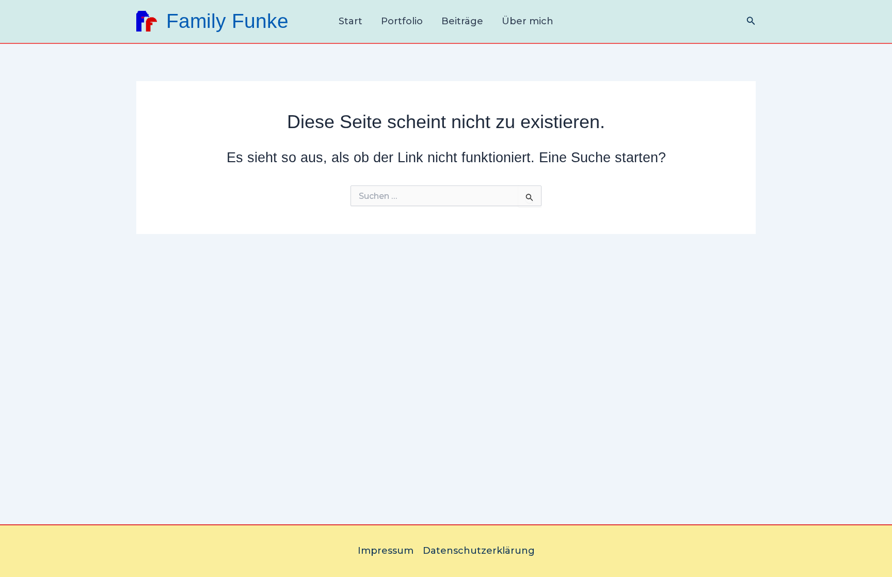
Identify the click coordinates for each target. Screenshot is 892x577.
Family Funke (227, 21)
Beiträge (462, 21)
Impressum (385, 550)
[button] (751, 21)
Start (350, 21)
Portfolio (402, 21)
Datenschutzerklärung (479, 550)
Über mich (527, 21)
